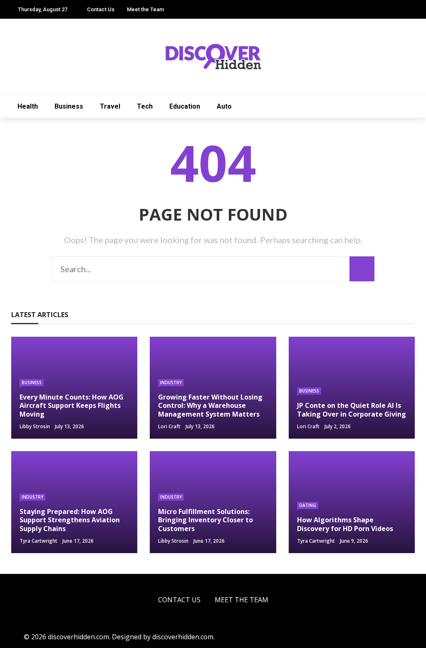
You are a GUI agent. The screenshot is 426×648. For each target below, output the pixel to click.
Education (184, 106)
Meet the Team (145, 9)
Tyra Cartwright (38, 540)
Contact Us (100, 9)
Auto (224, 106)
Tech (145, 106)
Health (27, 106)
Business (68, 106)
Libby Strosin (35, 426)
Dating (307, 505)
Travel (110, 106)
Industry (171, 382)
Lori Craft (169, 426)
